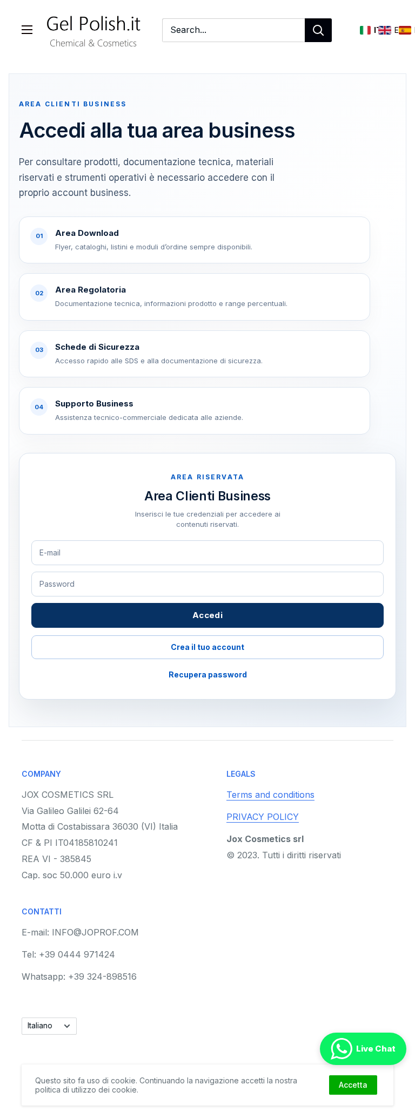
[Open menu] (27, 29)
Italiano (40, 1025)
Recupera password (208, 674)
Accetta (353, 1084)
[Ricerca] (318, 30)
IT (365, 30)
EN (384, 30)
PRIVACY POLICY (262, 816)
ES (405, 30)
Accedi (207, 615)
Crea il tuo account (207, 647)
